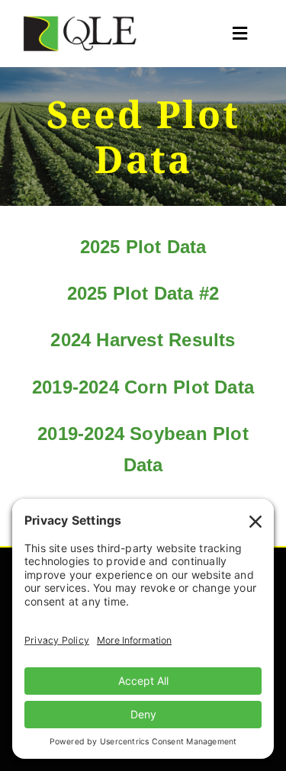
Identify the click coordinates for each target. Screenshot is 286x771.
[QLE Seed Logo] (80, 20)
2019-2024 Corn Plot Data (143, 387)
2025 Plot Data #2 (143, 293)
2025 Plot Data (143, 246)
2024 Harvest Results (142, 339)
